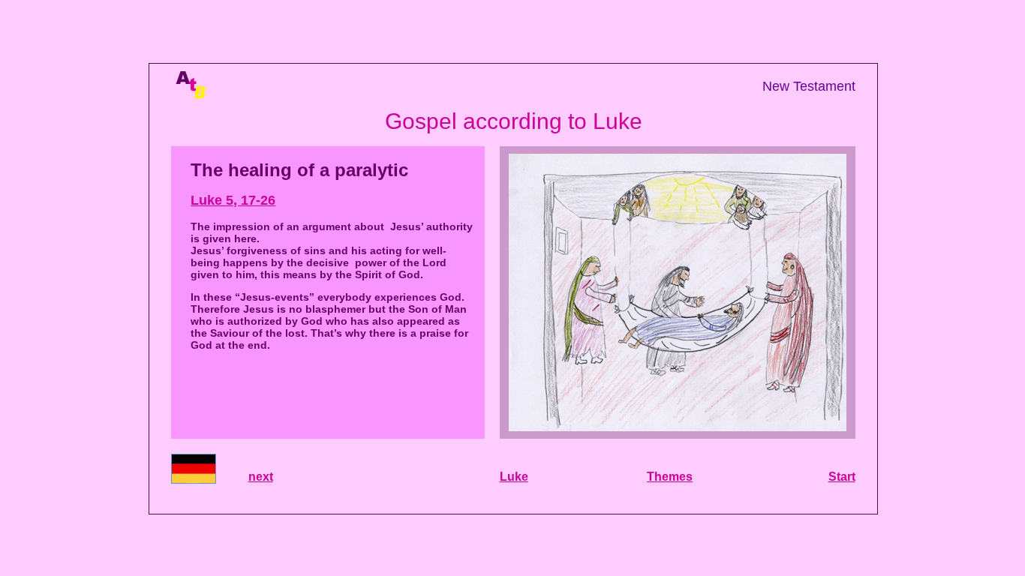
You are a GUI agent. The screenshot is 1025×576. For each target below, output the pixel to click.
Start (841, 476)
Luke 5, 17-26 (233, 200)
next (260, 476)
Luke (514, 476)
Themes (670, 476)
